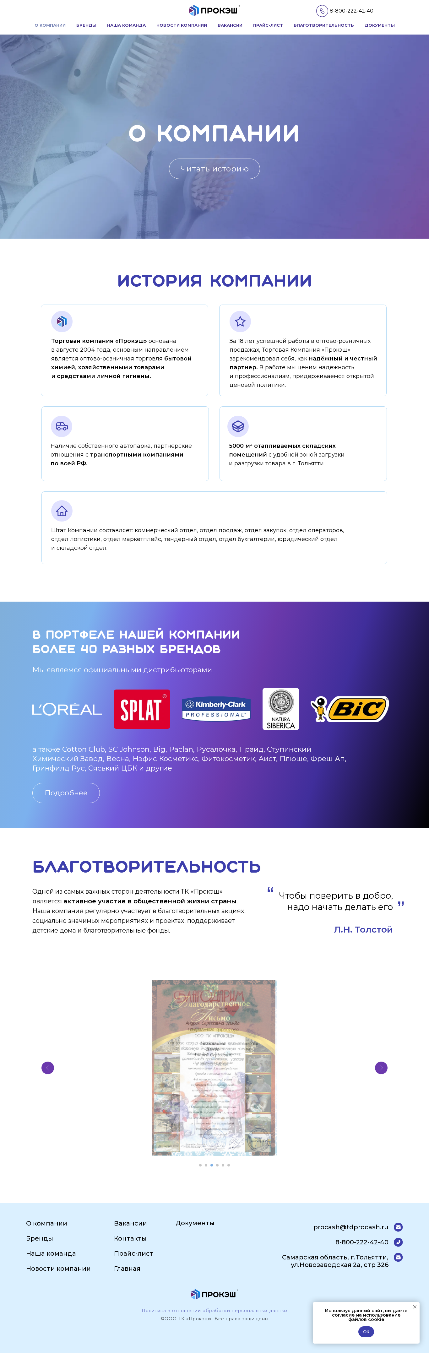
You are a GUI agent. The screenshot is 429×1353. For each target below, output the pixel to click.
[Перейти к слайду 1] (200, 1165)
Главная (127, 1268)
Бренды (86, 25)
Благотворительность (324, 25)
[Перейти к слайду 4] (217, 1165)
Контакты (130, 1238)
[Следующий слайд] (381, 1067)
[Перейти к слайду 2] (206, 1165)
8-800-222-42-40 (351, 11)
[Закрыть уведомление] (415, 1307)
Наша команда (126, 25)
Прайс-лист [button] (268, 25)
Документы (380, 25)
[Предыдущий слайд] (47, 1067)
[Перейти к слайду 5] (223, 1165)
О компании (50, 25)
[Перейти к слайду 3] (211, 1165)
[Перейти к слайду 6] (228, 1165)
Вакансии (230, 25)
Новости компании (181, 25)
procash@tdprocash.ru (350, 1227)
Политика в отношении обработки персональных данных (215, 1310)
